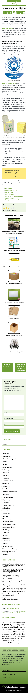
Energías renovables (9, 492)
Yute (22, 642)
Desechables (18, 632)
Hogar (4, 502)
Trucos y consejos (8, 552)
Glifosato (9, 636)
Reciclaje (5, 541)
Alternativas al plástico (9, 459)
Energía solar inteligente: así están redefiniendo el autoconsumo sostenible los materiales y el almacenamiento (12, 571)
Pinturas (5, 538)
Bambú (16, 627)
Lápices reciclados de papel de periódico (14, 352)
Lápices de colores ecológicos (13, 608)
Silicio (14, 642)
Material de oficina (8, 524)
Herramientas (7, 497)
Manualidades (7, 522)
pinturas (4, 640)
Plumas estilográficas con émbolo (14, 196)
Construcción (6, 481)
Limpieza (5, 519)
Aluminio (11, 627)
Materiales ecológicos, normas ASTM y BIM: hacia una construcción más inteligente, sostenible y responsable (14, 590)
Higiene (5, 500)
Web (5, 424)
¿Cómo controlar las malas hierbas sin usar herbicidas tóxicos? (14, 612)
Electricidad (4, 634)
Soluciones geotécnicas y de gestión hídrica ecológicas (13, 581)
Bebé (4, 464)
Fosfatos (3, 636)
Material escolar (7, 527)
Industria (5, 508)
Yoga (4, 554)
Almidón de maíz (5, 627)
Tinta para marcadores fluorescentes (15, 200)
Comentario (7, 394)
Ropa (4, 543)
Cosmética (5, 483)
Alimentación (6, 456)
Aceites (4, 453)
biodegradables (22, 627)
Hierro (18, 636)
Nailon (8, 638)
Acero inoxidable (9, 622)
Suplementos (6, 546)
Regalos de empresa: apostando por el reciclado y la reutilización (13, 598)
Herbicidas (14, 636)
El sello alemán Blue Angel (9, 83)
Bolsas (4, 470)
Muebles (5, 530)
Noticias (5, 532)
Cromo (10, 632)
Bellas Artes (6, 467)
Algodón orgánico (17, 625)
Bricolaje (5, 475)
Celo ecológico (9, 188)
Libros (4, 516)
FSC (6, 636)
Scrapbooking (4, 642)
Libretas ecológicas (10, 192)
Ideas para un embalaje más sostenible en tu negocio (13, 585)
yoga (19, 642)
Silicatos (9, 643)
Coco (22, 629)
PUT (12, 640)
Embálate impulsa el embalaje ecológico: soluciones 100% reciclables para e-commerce (14, 577)
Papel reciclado (9, 194)
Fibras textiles (19, 634)
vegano (16, 642)
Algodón (5, 624)
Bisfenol (8, 629)
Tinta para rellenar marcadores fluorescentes (14, 266)
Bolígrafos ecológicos (7, 28)
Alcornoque (21, 622)
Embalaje (5, 489)
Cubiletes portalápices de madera (14, 335)
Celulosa (17, 629)
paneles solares (14, 638)
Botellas (5, 472)
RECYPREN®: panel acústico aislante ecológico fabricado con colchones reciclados (13, 565)
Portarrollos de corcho (11, 198)
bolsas (12, 629)
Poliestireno (8, 640)
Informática (6, 511)
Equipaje (5, 494)
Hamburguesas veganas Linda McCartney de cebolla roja (21, 367)
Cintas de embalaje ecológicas (14, 283)
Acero (3, 622)
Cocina (4, 478)
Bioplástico (4, 629)
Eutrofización (10, 634)
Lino (5, 638)
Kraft (3, 638)
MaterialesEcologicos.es (14, 1)
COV (7, 632)
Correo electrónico (9, 418)
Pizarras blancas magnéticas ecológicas (14, 302)
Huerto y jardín (7, 505)
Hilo (20, 636)
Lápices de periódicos (11, 190)
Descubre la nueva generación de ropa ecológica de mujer (13, 594)
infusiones (23, 636)
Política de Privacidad (9, 674)
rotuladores (20, 640)
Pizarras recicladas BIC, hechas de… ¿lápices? (14, 250)
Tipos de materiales (8, 549)
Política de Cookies (8, 678)
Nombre (6, 412)
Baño (4, 462)
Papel (4, 535)
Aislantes (15, 622)
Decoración (6, 486)
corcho (3, 632)
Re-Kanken (15, 640)
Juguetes (5, 513)
